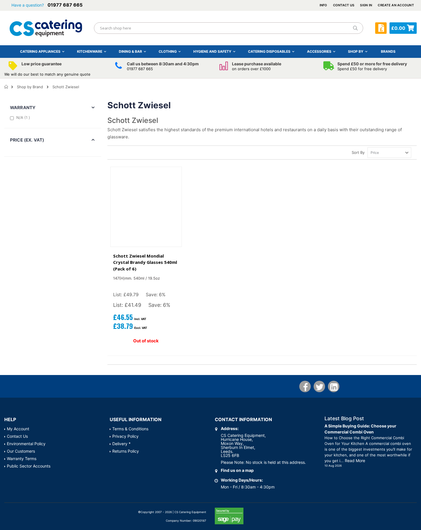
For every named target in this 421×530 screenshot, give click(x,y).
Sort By (358, 152)
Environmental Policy (26, 443)
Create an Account (396, 5)
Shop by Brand (30, 87)
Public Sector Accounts (28, 466)
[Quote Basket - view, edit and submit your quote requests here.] (381, 28)
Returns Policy (125, 451)
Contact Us (344, 5)
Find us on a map (237, 470)
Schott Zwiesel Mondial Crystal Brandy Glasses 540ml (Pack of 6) (145, 262)
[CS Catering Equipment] (45, 28)
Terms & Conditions (130, 428)
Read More (355, 460)
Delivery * (121, 443)
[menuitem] (388, 51)
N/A (24, 117)
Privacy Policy (125, 436)
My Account (18, 428)
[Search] (355, 28)
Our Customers (21, 451)
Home (6, 87)
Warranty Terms (21, 458)
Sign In (366, 5)
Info (323, 5)
